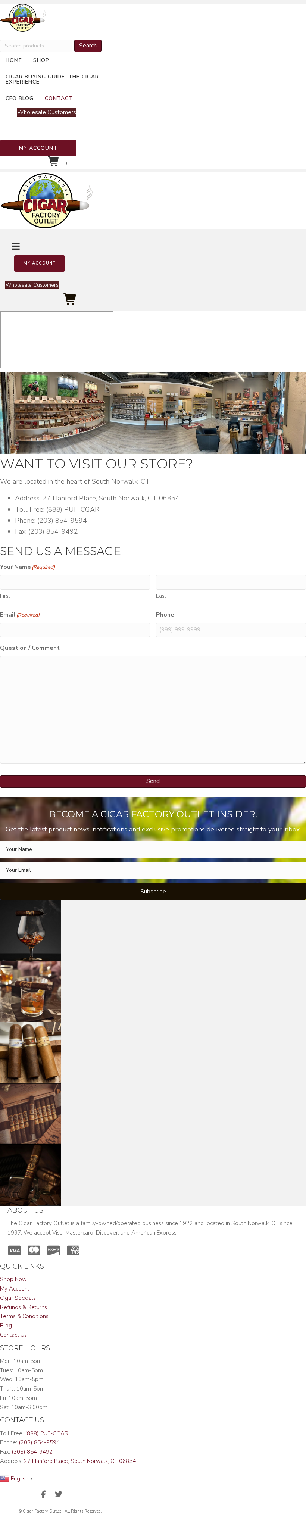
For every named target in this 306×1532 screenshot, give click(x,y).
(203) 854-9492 (32, 1451)
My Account (14, 1288)
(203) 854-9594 (39, 1442)
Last (161, 596)
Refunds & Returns (23, 1307)
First (5, 596)
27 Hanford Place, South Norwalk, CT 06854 (80, 1461)
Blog (6, 1325)
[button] (38, 148)
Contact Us (13, 1335)
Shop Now (13, 1279)
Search (88, 45)
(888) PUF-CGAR (46, 1433)
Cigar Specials (18, 1298)
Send (153, 781)
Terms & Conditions (24, 1316)
